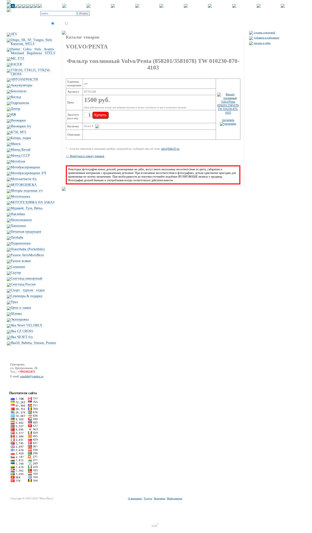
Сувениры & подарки (26, 296)
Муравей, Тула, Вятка (26, 208)
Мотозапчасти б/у (24, 179)
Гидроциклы (20, 103)
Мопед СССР (20, 155)
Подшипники (21, 243)
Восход (16, 97)
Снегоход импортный (26, 278)
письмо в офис (262, 42)
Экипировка (20, 319)
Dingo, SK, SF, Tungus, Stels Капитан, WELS (31, 42)
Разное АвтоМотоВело (27, 255)
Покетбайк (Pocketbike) (28, 249)
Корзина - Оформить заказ (117, 11)
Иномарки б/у (21, 126)
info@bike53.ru (170, 149)
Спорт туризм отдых (28, 290)
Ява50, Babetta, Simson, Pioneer (33, 343)
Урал (14, 302)
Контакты (159, 498)
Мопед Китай (20, 149)
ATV (14, 34)
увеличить (228, 120)
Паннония (18, 226)
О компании (135, 498)
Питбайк (17, 237)
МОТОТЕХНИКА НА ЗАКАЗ (32, 202)
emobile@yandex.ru (31, 376)
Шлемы (16, 313)
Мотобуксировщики (25, 167)
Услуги (148, 498)
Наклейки (18, 214)
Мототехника (20, 196)
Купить (100, 115)
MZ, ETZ (17, 58)
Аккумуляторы (21, 85)
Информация (174, 498)
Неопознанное (21, 220)
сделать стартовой (264, 32)
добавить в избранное (266, 37)
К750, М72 (18, 132)
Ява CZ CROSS (22, 331)
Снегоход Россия (23, 284)
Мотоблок (18, 161)
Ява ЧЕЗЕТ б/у (22, 337)
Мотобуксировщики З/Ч (28, 173)
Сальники (18, 267)
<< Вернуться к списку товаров (85, 156)
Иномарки (18, 120)
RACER (16, 64)
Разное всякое (21, 261)
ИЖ (13, 114)
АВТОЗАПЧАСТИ (24, 79)
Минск (16, 144)
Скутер (16, 272)
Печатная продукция (26, 231)
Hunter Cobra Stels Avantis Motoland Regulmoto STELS (33, 51)
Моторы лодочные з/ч (27, 190)
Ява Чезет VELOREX (26, 325)
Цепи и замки (21, 308)
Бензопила (18, 91)
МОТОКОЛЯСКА (24, 185)
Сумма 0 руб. (126, 14)
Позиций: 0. (109, 14)
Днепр (15, 109)
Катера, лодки (21, 138)
